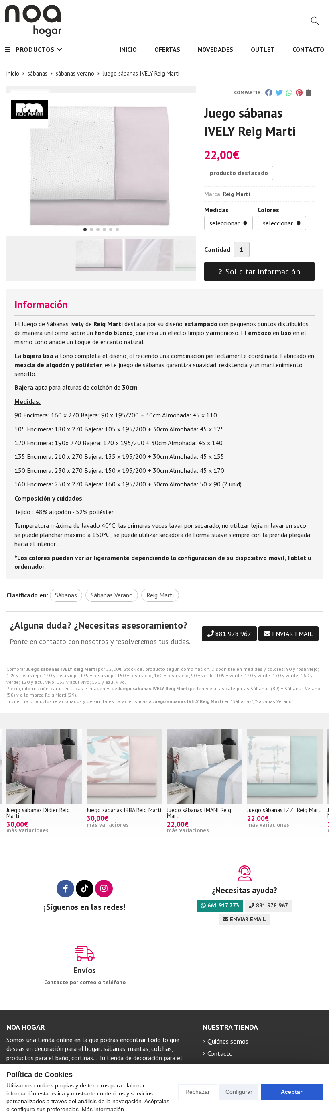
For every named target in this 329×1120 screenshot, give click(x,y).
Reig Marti (55, 695)
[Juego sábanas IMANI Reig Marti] (124, 766)
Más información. (104, 1109)
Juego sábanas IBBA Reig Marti (43, 810)
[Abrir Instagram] (104, 889)
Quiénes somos (227, 1041)
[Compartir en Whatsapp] (289, 92)
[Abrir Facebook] (65, 889)
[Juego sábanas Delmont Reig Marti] (285, 766)
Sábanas (260, 688)
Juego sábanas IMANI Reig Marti (119, 813)
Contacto (220, 1053)
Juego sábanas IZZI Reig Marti (204, 810)
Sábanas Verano (302, 688)
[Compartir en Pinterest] (299, 92)
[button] (85, 229)
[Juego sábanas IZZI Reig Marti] (204, 766)
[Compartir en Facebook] (268, 92)
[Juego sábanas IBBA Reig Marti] (44, 766)
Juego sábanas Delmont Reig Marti (282, 813)
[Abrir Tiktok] (85, 889)
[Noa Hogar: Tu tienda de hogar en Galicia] (33, 21)
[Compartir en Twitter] (279, 92)
